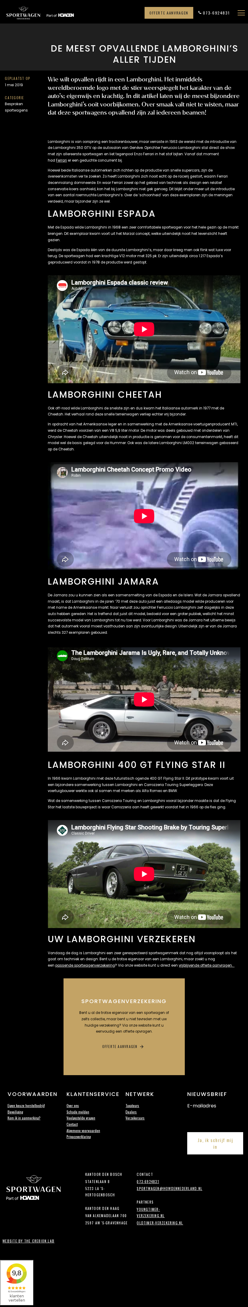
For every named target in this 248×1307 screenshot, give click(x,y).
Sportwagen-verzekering (52, 13)
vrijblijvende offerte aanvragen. (206, 965)
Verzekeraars (135, 1117)
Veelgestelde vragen (81, 1117)
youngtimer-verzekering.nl (151, 1212)
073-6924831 (216, 13)
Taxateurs (132, 1105)
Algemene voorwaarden (83, 1130)
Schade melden (78, 1111)
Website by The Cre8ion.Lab (28, 1240)
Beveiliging (15, 1111)
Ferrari (61, 160)
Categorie (14, 97)
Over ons (73, 1105)
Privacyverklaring (79, 1136)
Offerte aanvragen (168, 13)
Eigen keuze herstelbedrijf (26, 1105)
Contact (72, 1124)
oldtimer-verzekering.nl (160, 1222)
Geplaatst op (17, 78)
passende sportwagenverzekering (85, 965)
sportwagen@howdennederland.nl (160, 1188)
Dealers (131, 1111)
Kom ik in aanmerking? (24, 1117)
